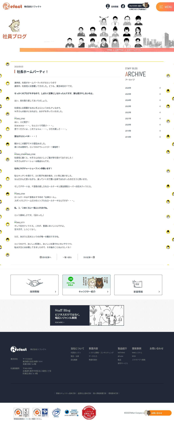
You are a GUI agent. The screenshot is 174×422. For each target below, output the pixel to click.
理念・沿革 (75, 356)
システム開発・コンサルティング (101, 352)
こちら (26, 419)
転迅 (119, 360)
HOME (109, 50)
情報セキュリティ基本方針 (66, 393)
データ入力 (93, 356)
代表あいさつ (76, 352)
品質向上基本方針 (84, 393)
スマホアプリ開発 (138, 360)
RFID (134, 356)
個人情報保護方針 (99, 393)
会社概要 (74, 360)
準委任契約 (93, 360)
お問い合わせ (156, 348)
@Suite (120, 356)
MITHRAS (121, 352)
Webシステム (137, 352)
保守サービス (123, 363)
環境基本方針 (113, 393)
